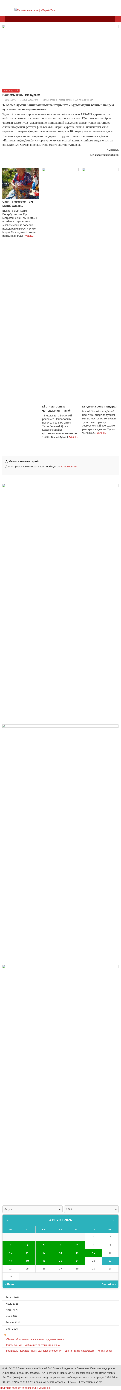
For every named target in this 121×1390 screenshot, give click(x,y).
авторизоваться (69, 466)
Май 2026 (11, 1316)
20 (60, 1261)
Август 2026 (60, 1220)
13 (60, 1253)
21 (77, 1261)
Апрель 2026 (13, 1322)
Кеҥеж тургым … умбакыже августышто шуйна (33, 1345)
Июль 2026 (12, 1303)
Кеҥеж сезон (105, 1351)
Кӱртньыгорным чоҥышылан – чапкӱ (56, 408)
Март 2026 (12, 1328)
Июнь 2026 (12, 1310)
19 (44, 1261)
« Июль (9, 1284)
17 (10, 1261)
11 (27, 1253)
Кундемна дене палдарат (99, 406)
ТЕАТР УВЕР (15, 1335)
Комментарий (50, 99)
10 (10, 1253)
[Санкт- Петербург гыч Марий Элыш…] (20, 183)
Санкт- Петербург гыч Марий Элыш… (17, 203)
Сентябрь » (109, 1284)
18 (27, 1261)
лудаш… (29, 236)
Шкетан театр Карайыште (80, 1351)
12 (44, 1253)
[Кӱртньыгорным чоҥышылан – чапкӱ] (60, 286)
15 (93, 1253)
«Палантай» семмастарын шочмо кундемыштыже (35, 1339)
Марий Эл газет (29, 99)
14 (77, 1253)
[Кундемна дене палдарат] (100, 286)
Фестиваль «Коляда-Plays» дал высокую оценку (33, 1351)
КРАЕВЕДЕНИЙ (11, 90)
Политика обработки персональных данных (25, 1388)
